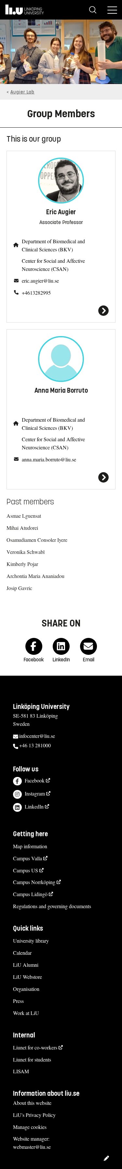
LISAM (21, 1071)
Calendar (22, 952)
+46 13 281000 (35, 745)
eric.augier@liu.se (40, 280)
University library (31, 940)
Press (18, 1000)
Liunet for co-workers (35, 1047)
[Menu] (112, 10)
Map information (30, 846)
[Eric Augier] (61, 310)
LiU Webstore (27, 976)
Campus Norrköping (34, 882)
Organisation (26, 988)
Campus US (25, 870)
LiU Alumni (25, 964)
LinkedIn (34, 806)
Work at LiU (26, 1012)
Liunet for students (32, 1059)
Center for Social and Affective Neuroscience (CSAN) (53, 264)
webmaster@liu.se (32, 1146)
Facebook (35, 780)
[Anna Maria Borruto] (61, 477)
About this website (32, 1102)
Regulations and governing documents (52, 906)
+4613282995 (36, 292)
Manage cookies (30, 1126)
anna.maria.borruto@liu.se (49, 459)
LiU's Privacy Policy (34, 1114)
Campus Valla (27, 858)
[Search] (92, 10)
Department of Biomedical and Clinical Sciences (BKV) (53, 245)
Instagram (35, 793)
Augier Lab (22, 92)
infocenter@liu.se (37, 735)
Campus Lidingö (30, 894)
